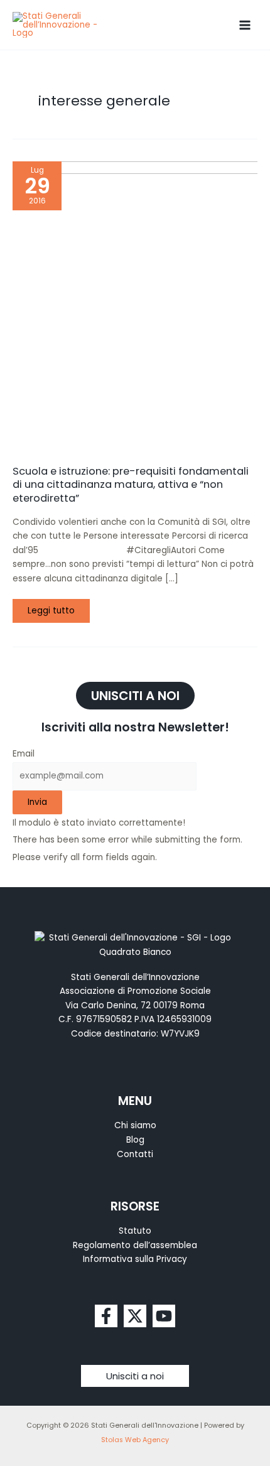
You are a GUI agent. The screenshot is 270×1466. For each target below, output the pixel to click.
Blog (135, 1140)
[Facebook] (106, 1316)
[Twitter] (135, 1316)
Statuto (135, 1231)
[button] (135, 1376)
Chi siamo (135, 1125)
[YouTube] (164, 1316)
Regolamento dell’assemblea (135, 1245)
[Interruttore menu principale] (245, 25)
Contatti (135, 1154)
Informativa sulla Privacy (135, 1259)
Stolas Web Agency (135, 1440)
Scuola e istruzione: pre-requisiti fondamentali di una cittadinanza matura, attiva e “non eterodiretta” (131, 484)
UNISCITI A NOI (135, 695)
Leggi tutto (56, 608)
